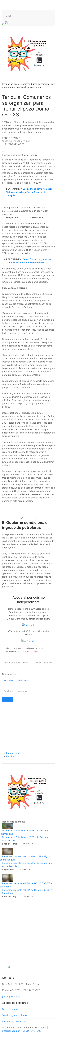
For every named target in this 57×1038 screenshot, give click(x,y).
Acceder (31, 641)
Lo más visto (13, 753)
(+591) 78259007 (34, 651)
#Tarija (48, 662)
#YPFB (38, 662)
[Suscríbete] (28, 624)
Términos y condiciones (14, 1015)
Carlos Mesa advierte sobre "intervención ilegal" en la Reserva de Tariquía (29, 192)
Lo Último (11, 756)
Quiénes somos (10, 1009)
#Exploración (12, 662)
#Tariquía (28, 662)
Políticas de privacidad (14, 1021)
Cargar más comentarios (15, 680)
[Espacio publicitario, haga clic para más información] (28, 54)
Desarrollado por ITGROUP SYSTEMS (21, 1030)
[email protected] (11, 996)
